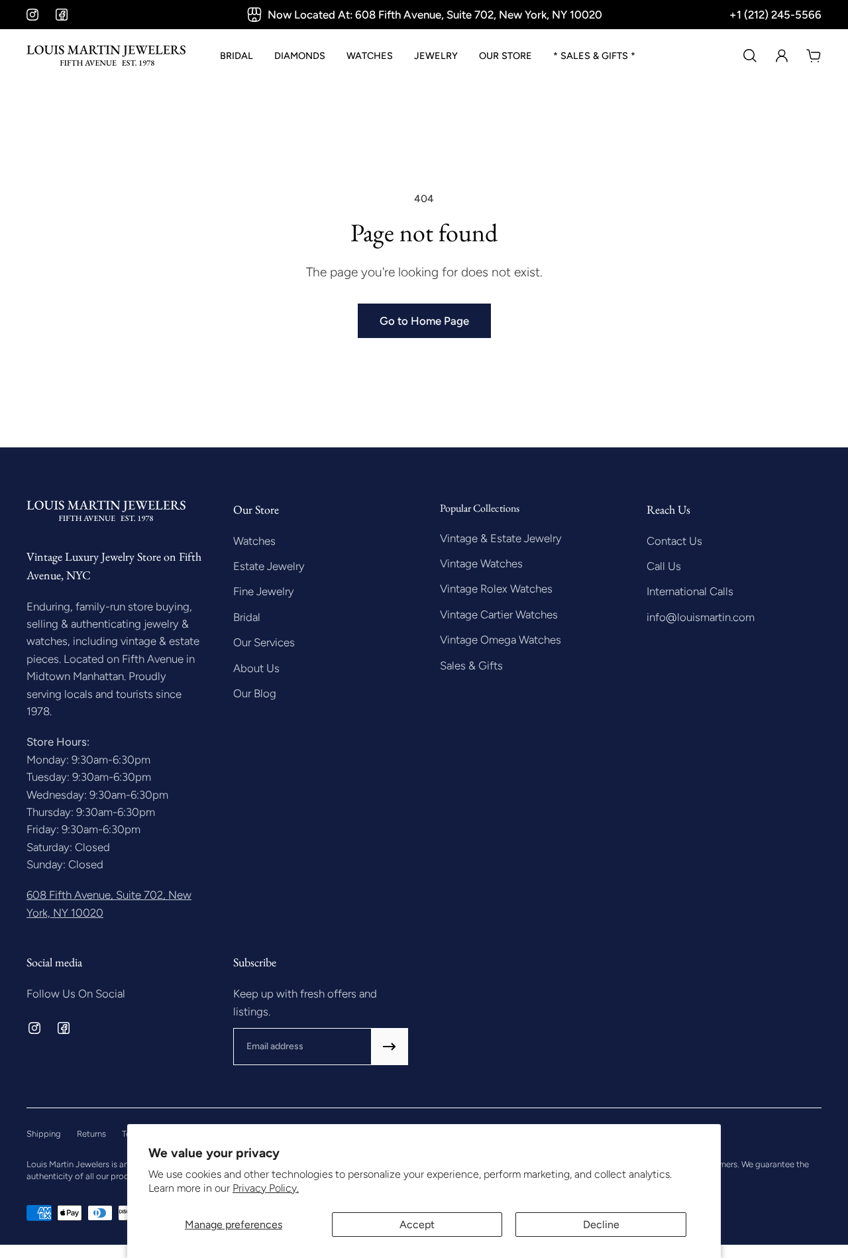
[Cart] (813, 55)
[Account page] (782, 55)
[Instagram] (32, 14)
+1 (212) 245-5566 (775, 14)
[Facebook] (61, 14)
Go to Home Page (424, 320)
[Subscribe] (389, 1046)
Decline (601, 1224)
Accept (417, 1224)
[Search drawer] (750, 55)
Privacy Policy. (266, 1188)
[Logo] (106, 55)
